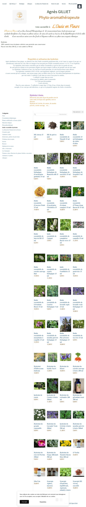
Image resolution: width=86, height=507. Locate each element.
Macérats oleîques (7, 123)
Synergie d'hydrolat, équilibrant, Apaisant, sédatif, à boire (65, 485)
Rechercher (62, 114)
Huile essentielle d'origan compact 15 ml (65, 204)
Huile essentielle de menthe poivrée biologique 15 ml (52, 337)
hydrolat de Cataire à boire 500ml (52, 397)
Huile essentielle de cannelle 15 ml (78, 236)
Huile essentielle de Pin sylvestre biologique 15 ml (65, 337)
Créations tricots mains (8, 139)
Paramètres (43, 502)
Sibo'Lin (37, 481)
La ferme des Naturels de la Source (11, 130)
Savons (4, 141)
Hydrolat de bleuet (64, 367)
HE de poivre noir (52, 136)
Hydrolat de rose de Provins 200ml (39, 454)
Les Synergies (6, 151)
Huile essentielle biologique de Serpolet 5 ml (78, 171)
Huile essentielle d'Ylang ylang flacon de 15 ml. (78, 204)
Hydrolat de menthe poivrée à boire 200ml (78, 426)
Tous (3, 116)
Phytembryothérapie (7, 125)
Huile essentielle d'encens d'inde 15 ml (39, 204)
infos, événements (7, 148)
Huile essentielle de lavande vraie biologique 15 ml (78, 304)
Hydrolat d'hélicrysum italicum (38, 368)
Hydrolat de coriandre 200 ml (65, 397)
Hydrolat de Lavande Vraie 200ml (52, 426)
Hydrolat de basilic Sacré (51, 367)
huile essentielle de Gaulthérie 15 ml (65, 270)
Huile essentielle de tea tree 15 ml (78, 335)
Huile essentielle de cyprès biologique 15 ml (52, 271)
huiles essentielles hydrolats (10, 127)
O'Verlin (76, 452)
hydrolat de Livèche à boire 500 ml (65, 426)
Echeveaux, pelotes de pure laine (11, 137)
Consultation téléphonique (9, 118)
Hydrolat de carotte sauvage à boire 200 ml (78, 368)
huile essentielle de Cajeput (51, 236)
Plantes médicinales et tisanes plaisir (11, 120)
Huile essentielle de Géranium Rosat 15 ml (38, 303)
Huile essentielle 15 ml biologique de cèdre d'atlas (78, 139)
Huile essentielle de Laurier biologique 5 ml (52, 303)
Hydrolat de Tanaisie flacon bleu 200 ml (65, 454)
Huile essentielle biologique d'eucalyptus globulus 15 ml (39, 172)
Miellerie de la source (8, 146)
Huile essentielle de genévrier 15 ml (77, 270)
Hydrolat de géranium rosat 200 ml (78, 397)
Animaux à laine (6, 134)
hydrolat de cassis (38, 396)
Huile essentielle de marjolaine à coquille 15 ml (39, 336)
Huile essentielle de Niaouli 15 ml (65, 137)
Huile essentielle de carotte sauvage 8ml (39, 270)
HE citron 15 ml (38, 136)
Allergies (4, 158)
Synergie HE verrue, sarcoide (77, 483)
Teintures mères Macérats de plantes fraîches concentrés (17, 153)
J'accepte (24, 502)
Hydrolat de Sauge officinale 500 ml (52, 454)
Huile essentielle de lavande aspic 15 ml (65, 303)
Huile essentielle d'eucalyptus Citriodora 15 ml (52, 205)
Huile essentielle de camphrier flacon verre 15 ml (65, 238)
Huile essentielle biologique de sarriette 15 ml (65, 171)
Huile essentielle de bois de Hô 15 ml (39, 237)
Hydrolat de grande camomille (38, 426)
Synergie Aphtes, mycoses (50, 483)
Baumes (4, 144)
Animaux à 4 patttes (7, 155)
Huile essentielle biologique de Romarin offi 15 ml (52, 172)
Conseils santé (6, 132)
